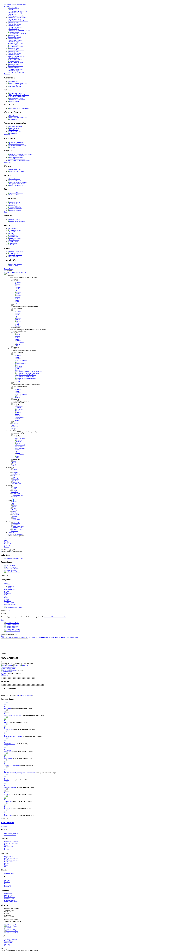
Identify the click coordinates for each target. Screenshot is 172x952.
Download (18, 126)
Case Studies (8, 850)
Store (5, 212)
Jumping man (8, 801)
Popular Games (13, 569)
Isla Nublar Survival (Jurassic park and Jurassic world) (19, 773)
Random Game (15, 572)
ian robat (3, 673)
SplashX (6, 794)
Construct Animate (25, 306)
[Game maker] (15, 272)
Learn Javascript (9, 861)
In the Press (7, 885)
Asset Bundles (17, 264)
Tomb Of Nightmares (10, 787)
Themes (15, 241)
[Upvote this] (6, 665)
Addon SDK (17, 86)
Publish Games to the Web (31, 373)
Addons (15, 228)
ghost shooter (8, 758)
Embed (13, 667)
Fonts (13, 233)
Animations (17, 230)
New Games (12, 567)
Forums (10, 485)
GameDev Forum (9, 895)
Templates (16, 240)
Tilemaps (14, 243)
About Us (7, 880)
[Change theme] (16, 535)
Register (6, 269)
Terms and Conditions (10, 939)
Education (7, 134)
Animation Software (10, 835)
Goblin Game (8, 815)
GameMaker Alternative (11, 841)
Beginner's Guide (17, 93)
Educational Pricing (17, 157)
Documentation (8, 846)
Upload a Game (18, 185)
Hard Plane (7, 708)
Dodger (6, 722)
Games (15, 235)
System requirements (21, 83)
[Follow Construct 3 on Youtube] (14, 204)
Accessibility (8, 944)
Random (6, 547)
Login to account (17, 534)
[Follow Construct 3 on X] (12, 205)
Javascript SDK (17, 131)
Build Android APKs (20, 96)
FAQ (13, 147)
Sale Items (15, 265)
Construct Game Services (28, 329)
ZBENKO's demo (9, 744)
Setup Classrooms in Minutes (23, 154)
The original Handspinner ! (12, 765)
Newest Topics (19, 171)
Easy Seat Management (11, 858)
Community (7, 162)
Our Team (7, 882)
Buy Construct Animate (18, 221)
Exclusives (14, 256)
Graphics (15, 236)
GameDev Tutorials (9, 897)
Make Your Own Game (11, 843)
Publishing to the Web (22, 95)
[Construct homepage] (15, 4)
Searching (7, 780)
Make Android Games (29, 375)
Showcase (7, 545)
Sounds (18, 238)
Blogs (10, 521)
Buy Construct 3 (16, 219)
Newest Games (16, 180)
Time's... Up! (8, 729)
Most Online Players (19, 183)
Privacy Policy (8, 941)
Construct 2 (19, 401)
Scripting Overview (19, 85)
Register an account (26, 695)
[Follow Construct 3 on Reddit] (14, 202)
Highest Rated (17, 255)
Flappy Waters (8, 808)
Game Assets (8, 893)
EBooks (14, 232)
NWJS (17, 128)
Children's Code (8, 942)
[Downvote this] (20, 665)
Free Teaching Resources (11, 860)
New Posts (15, 194)
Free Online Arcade (9, 900)
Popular (6, 542)
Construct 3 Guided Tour (15, 558)
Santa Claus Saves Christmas (12, 715)
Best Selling (17, 253)
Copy (2, 620)
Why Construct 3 (9, 857)
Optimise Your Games (29, 378)
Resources (7, 74)
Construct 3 (24, 277)
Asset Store (11, 467)
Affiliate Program (9, 873)
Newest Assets (18, 251)
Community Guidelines (10, 901)
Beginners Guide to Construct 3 (32, 371)
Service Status (8, 946)
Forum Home (17, 169)
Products (6, 6)
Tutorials (14, 119)
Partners (6, 863)
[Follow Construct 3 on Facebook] (15, 208)
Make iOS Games (28, 376)
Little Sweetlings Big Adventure (13, 736)
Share (13, 668)
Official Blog (19, 193)
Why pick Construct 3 (19, 142)
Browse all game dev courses (20, 108)
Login (11, 269)
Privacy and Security (20, 145)
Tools (13, 244)
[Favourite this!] (8, 670)
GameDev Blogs (9, 898)
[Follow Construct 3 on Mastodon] (15, 210)
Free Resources (19, 144)
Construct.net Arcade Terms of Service (55, 617)
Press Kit (6, 883)
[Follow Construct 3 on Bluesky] (14, 207)
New (5, 540)
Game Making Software (11, 833)
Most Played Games (21, 182)
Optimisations (20, 99)
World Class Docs (19, 155)
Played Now (7, 543)
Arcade (10, 500)
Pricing (6, 845)
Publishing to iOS (18, 98)
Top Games (16, 179)
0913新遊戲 (8, 751)
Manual (16, 81)
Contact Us (11, 532)
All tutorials (15, 101)
